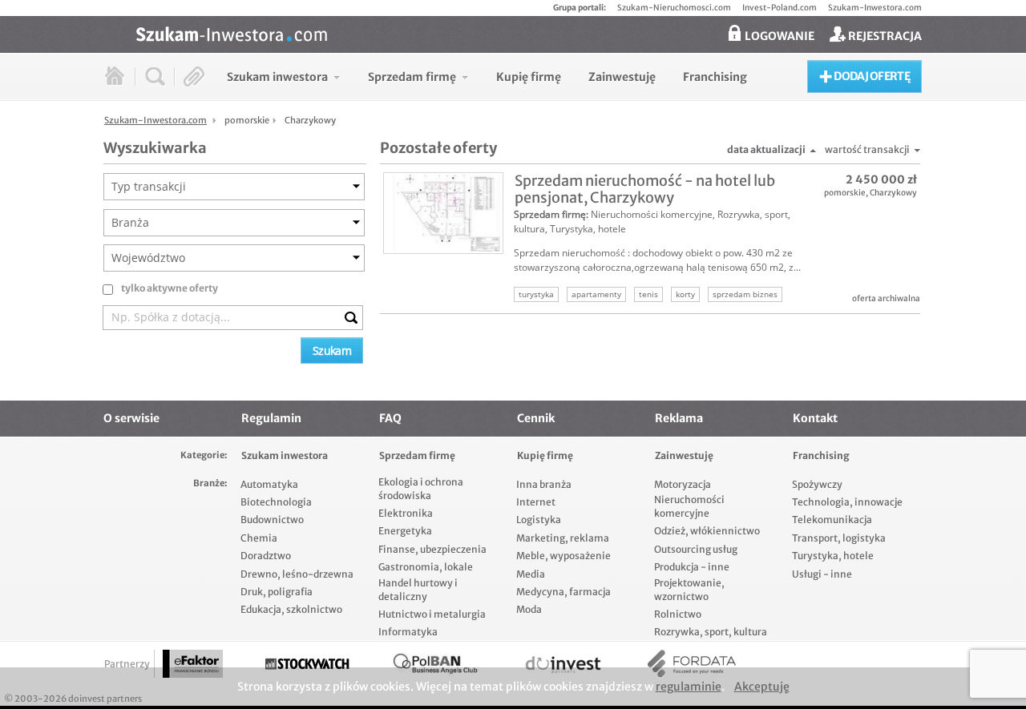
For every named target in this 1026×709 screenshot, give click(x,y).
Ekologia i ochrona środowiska (420, 489)
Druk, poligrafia (276, 592)
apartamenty (596, 294)
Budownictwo (272, 520)
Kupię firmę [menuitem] (528, 77)
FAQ (390, 418)
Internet (535, 502)
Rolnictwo (677, 614)
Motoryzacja (682, 484)
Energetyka (405, 531)
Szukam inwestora (284, 455)
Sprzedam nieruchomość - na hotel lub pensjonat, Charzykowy (645, 189)
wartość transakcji (867, 149)
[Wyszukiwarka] (155, 76)
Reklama (679, 418)
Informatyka (408, 632)
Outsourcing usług (695, 549)
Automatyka (269, 484)
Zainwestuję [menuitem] (622, 77)
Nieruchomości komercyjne (652, 214)
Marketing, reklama (562, 538)
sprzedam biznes (745, 294)
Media (530, 574)
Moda (529, 609)
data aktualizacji (766, 149)
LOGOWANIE (778, 36)
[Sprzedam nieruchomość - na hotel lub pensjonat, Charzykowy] (443, 213)
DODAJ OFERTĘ (871, 76)
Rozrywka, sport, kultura (710, 632)
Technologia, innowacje (847, 502)
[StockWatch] (307, 664)
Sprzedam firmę (550, 214)
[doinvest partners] (563, 664)
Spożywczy (817, 484)
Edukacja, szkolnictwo (291, 609)
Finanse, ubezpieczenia (432, 549)
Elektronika (405, 513)
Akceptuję (762, 686)
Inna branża (544, 484)
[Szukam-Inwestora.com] (529, 33)
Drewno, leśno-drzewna (296, 574)
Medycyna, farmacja (563, 592)
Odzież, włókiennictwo (707, 531)
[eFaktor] (193, 664)
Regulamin (271, 418)
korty (685, 294)
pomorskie (845, 192)
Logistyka (538, 520)
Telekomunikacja (832, 520)
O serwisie (131, 418)
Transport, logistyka (839, 538)
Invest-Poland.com (779, 7)
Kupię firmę (545, 455)
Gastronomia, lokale (425, 567)
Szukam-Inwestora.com (875, 7)
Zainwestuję (684, 455)
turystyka (536, 294)
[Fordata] (692, 664)
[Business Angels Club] (435, 664)
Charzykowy (893, 192)
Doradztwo (265, 556)
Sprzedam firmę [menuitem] (412, 77)
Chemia (258, 538)
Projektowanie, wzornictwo (689, 589)
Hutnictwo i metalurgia (432, 614)
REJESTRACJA (884, 36)
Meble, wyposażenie (563, 556)
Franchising (821, 455)
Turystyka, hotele (588, 229)
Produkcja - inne (691, 567)
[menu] (487, 76)
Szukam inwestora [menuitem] (277, 77)
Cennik (536, 418)
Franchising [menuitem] (715, 77)
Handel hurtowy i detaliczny (418, 589)
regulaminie (688, 686)
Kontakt (815, 418)
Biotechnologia (276, 502)
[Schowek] (194, 76)
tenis (648, 294)
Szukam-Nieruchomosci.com (674, 7)
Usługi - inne (822, 574)
